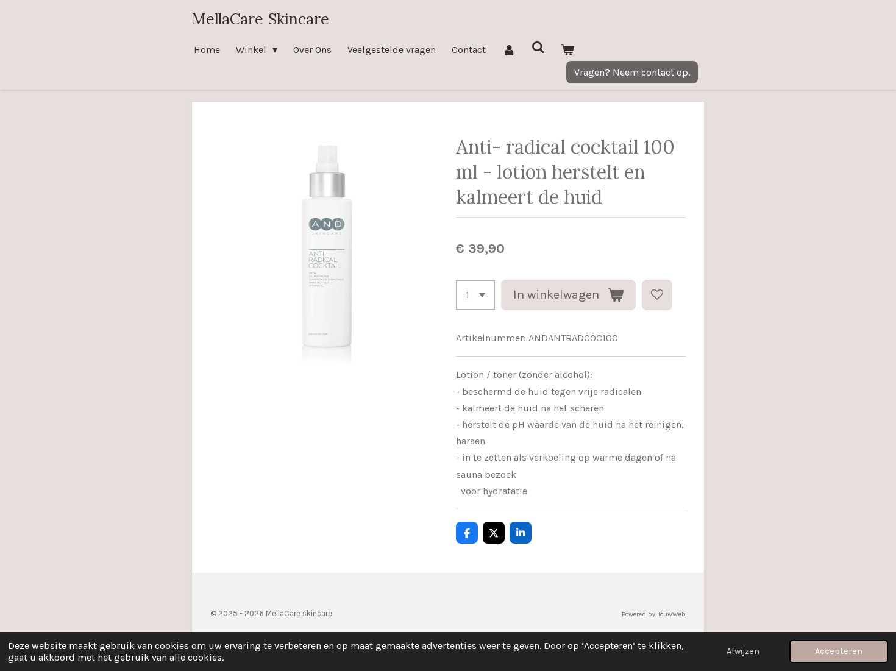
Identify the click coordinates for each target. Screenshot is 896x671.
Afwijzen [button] (743, 651)
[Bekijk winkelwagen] (567, 49)
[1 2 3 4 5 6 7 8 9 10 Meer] (475, 295)
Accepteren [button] (838, 651)
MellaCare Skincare (260, 19)
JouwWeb (671, 614)
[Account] (508, 49)
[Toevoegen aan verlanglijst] (657, 295)
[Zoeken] (538, 47)
